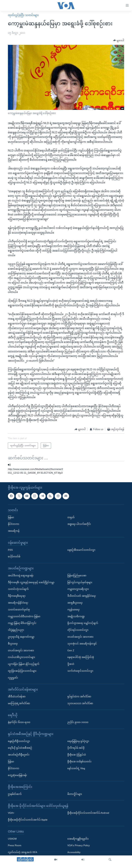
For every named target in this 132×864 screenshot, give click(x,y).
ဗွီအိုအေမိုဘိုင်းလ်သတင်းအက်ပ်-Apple (27, 819)
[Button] (118, 40)
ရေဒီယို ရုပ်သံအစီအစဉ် (20, 747)
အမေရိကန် (13, 530)
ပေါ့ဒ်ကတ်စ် (14, 556)
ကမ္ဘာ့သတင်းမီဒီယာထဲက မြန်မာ (24, 616)
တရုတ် (71, 517)
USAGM (12, 838)
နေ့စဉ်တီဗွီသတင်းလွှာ (19, 741)
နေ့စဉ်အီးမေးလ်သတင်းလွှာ (81, 549)
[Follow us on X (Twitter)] (19, 496)
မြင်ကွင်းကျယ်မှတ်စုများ (79, 582)
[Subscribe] (66, 496)
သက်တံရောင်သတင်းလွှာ (80, 670)
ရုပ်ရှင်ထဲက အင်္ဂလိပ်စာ (79, 696)
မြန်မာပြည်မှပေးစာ (76, 575)
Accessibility (73, 852)
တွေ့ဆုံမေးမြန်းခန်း (17, 775)
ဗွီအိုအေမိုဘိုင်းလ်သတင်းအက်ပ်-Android (88, 812)
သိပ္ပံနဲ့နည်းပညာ (16, 630)
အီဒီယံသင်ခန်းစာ (16, 696)
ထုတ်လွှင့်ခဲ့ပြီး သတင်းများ (23, 15)
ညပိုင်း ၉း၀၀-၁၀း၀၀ (77, 722)
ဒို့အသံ (70, 664)
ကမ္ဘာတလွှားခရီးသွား (78, 589)
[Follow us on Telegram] (42, 496)
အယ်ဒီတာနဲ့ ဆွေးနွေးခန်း (21, 575)
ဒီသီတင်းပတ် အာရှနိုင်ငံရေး (81, 595)
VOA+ (11, 812)
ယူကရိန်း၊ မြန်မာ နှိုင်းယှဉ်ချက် (23, 664)
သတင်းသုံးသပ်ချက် (18, 589)
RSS (10, 549)
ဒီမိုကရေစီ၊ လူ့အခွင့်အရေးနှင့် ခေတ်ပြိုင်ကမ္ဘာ (31, 582)
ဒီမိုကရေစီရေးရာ (16, 595)
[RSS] (50, 496)
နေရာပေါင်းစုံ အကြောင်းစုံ (80, 657)
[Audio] (83, 859)
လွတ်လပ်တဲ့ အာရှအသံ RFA (22, 852)
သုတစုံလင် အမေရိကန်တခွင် (82, 643)
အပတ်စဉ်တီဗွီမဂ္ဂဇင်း (18, 754)
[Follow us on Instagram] (34, 496)
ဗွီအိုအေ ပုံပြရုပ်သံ (76, 754)
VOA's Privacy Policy (78, 845)
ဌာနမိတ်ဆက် (15, 794)
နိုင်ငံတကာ (13, 524)
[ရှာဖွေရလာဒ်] (110, 859)
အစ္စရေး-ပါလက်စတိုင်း (79, 524)
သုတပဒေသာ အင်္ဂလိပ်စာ (80, 703)
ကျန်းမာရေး (73, 609)
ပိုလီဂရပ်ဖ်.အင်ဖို (75, 747)
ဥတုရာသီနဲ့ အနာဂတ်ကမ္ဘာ (21, 636)
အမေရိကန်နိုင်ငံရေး (18, 602)
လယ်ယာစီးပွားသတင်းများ (21, 657)
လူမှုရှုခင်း (13, 677)
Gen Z (70, 650)
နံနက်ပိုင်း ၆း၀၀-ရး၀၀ (19, 722)
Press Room (14, 845)
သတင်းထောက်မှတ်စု (19, 609)
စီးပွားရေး (13, 643)
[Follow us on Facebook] (11, 496)
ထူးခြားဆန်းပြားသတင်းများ (22, 670)
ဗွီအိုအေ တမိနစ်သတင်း (79, 761)
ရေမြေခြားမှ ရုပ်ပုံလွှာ (78, 741)
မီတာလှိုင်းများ (74, 794)
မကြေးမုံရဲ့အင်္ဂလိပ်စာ (19, 703)
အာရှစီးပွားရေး (75, 602)
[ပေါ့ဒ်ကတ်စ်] (58, 496)
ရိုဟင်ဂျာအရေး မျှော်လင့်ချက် (82, 623)
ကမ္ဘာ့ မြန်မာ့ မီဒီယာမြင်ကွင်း (22, 623)
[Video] (56, 859)
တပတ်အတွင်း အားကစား (21, 650)
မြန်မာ (11, 517)
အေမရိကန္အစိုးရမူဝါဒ (78, 838)
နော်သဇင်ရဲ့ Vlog (76, 768)
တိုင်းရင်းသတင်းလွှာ (77, 630)
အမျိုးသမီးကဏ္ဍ (76, 616)
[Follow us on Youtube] (27, 496)
